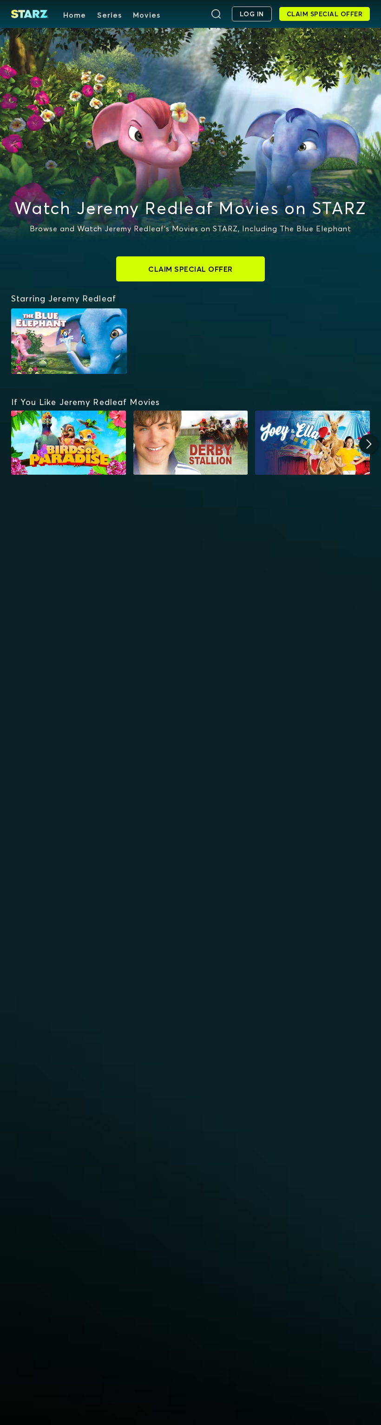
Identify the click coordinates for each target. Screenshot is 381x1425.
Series (109, 15)
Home (74, 15)
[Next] (369, 444)
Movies (146, 15)
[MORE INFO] (68, 443)
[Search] (216, 14)
